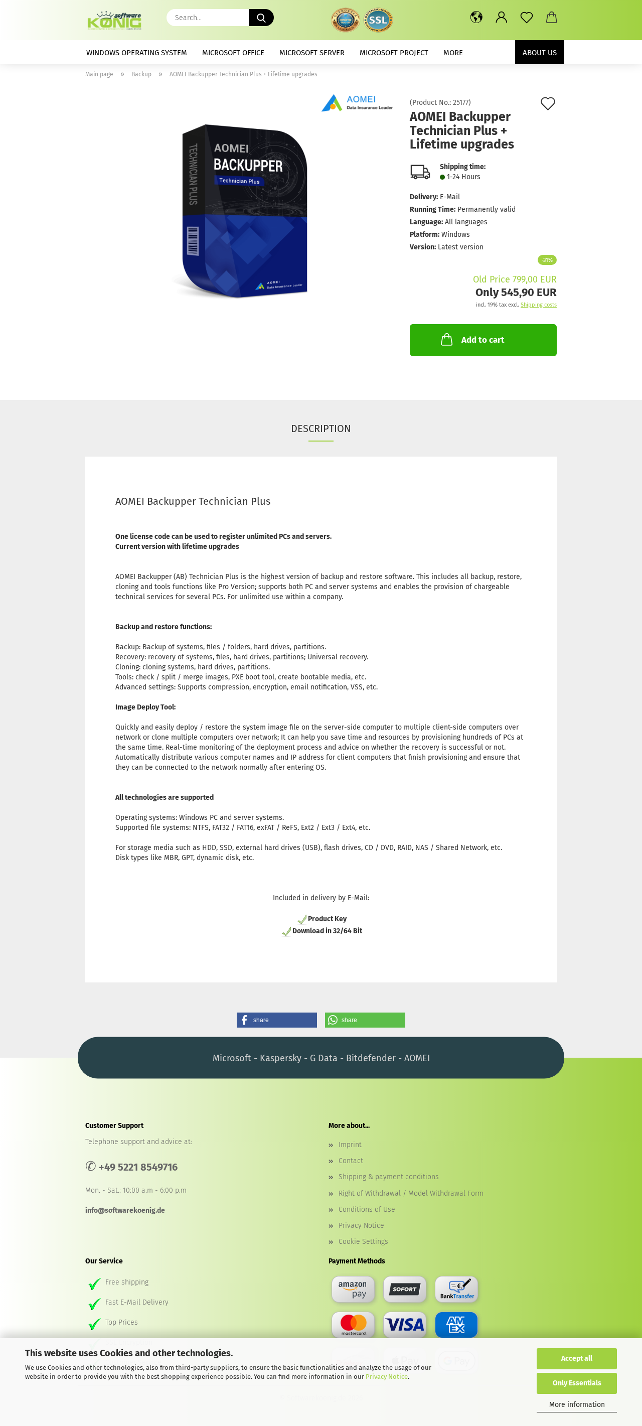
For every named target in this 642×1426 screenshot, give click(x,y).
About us (540, 52)
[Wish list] (526, 17)
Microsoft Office (233, 52)
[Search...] (261, 17)
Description (321, 428)
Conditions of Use (367, 1209)
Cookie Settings (363, 1241)
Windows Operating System (136, 52)
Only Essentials (577, 1383)
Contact (351, 1161)
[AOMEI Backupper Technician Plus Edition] (240, 212)
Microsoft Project (394, 52)
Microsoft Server (312, 52)
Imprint (350, 1144)
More (453, 52)
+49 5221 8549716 (138, 1167)
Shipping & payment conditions (389, 1177)
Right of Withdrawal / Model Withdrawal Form (411, 1193)
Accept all (576, 1358)
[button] (476, 17)
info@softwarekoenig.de (125, 1210)
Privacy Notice (387, 1376)
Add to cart (483, 340)
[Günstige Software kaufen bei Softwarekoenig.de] (118, 20)
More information (577, 1404)
